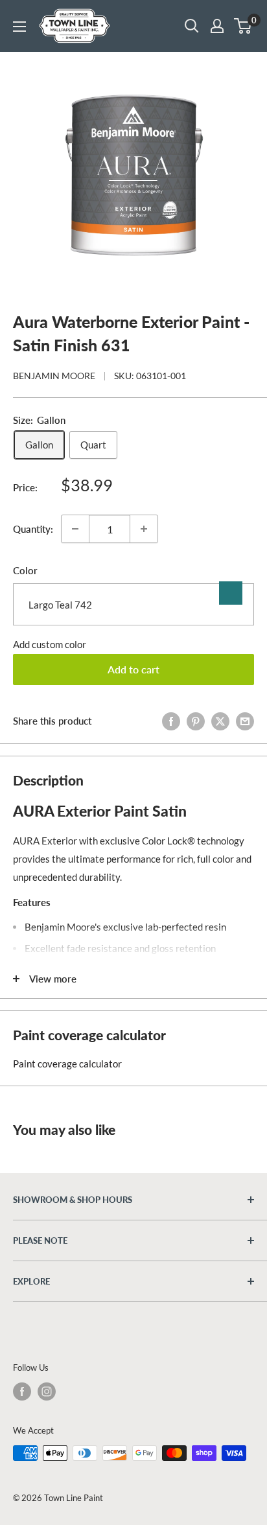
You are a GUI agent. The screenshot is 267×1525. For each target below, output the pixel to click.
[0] (243, 26)
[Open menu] (19, 26)
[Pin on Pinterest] (196, 720)
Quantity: (33, 529)
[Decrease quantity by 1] (75, 528)
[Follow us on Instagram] (47, 1391)
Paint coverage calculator (67, 1063)
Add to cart (133, 669)
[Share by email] (245, 720)
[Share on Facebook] (171, 720)
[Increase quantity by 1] (143, 528)
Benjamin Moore (54, 375)
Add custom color (49, 644)
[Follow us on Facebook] (22, 1391)
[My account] (217, 26)
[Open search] (192, 26)
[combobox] (133, 604)
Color (25, 570)
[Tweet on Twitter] (220, 720)
